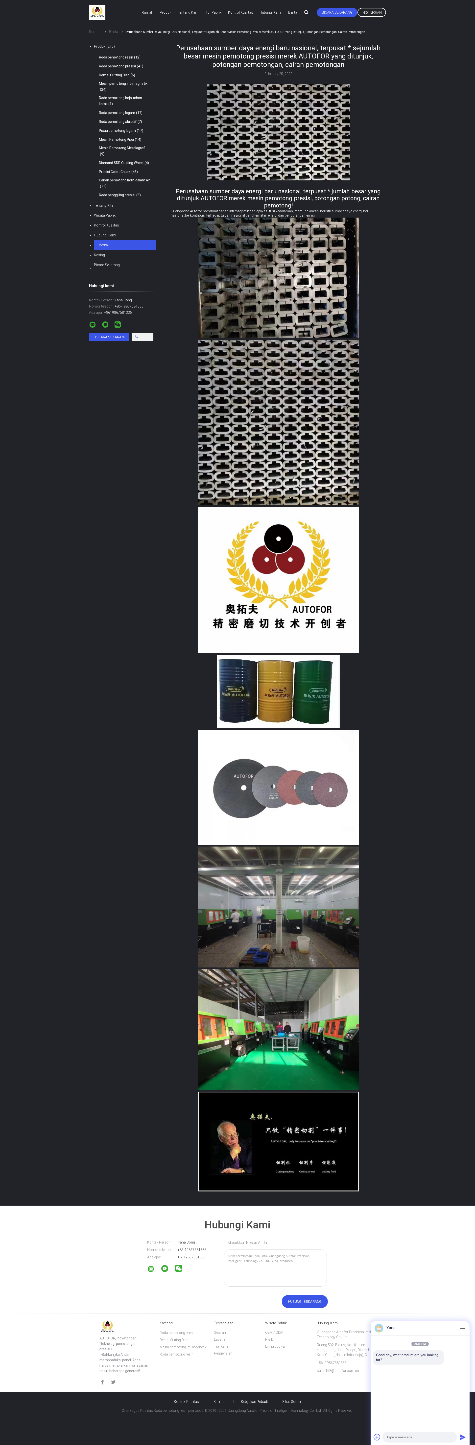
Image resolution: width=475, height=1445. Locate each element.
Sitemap (220, 1401)
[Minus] (463, 1328)
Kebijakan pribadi (254, 1401)
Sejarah (220, 1332)
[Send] (463, 1437)
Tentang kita (103, 205)
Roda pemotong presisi (121, 66)
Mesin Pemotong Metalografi (122, 151)
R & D (269, 1339)
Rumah (147, 12)
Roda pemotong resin (120, 57)
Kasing (99, 255)
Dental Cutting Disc (117, 75)
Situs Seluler (291, 1401)
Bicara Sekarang (337, 12)
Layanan (220, 1339)
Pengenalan (223, 1353)
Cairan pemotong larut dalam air (124, 183)
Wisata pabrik (105, 215)
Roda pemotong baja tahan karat (120, 101)
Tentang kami (188, 12)
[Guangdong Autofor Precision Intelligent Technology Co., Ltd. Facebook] (102, 1382)
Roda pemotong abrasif (120, 122)
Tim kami (221, 1346)
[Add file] (377, 1437)
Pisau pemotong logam (121, 131)
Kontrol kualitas (240, 12)
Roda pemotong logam (120, 113)
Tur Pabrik (213, 12)
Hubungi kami (271, 12)
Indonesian (372, 13)
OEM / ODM (274, 1332)
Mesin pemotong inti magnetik (123, 86)
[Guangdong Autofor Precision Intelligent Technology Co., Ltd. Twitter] (113, 1382)
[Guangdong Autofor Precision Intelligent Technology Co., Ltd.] (154, 1270)
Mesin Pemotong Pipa (120, 140)
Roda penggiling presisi (120, 195)
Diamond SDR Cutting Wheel (124, 163)
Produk (165, 12)
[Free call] (142, 337)
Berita (292, 12)
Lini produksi (275, 1346)
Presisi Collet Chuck (118, 172)
